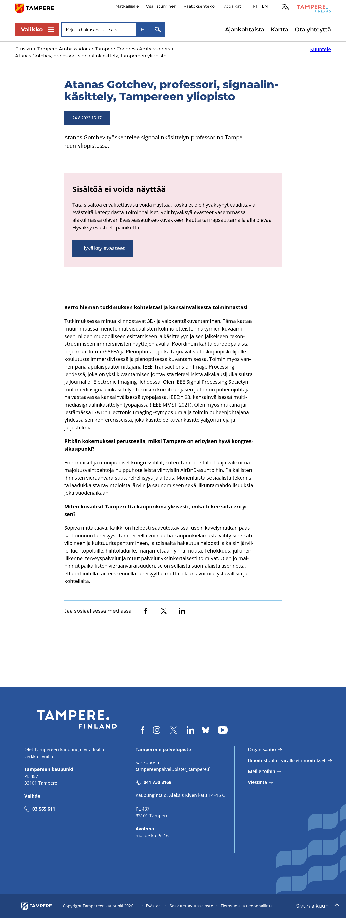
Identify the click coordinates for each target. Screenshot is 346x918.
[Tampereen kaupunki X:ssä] (173, 730)
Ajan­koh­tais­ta (244, 29)
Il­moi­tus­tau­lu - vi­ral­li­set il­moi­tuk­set (287, 760)
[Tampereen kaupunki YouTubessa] (223, 730)
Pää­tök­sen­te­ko (199, 6)
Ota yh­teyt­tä (313, 29)
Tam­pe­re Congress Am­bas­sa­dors (132, 49)
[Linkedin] (182, 611)
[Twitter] (164, 611)
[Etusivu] (37, 8)
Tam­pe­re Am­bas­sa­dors (63, 49)
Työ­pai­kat (231, 6)
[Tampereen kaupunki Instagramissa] (156, 730)
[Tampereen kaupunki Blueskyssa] (206, 730)
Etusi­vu (23, 49)
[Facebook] (146, 611)
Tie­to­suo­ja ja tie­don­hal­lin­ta (247, 906)
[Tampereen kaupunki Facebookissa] (142, 730)
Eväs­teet (154, 906)
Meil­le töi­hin (261, 771)
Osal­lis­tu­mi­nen (161, 6)
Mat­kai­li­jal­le (127, 6)
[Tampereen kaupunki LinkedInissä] (190, 730)
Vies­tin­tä (257, 782)
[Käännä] (285, 6)
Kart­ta (279, 29)
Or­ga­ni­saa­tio (262, 749)
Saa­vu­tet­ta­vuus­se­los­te (191, 906)
